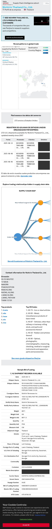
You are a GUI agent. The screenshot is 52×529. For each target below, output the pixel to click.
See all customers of (27, 261)
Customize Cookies (26, 519)
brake (5, 310)
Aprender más (26, 176)
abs (4, 313)
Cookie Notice (40, 515)
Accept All (26, 525)
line (4, 323)
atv (4, 320)
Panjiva (8, 3)
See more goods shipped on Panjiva (26, 358)
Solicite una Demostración (14, 37)
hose (5, 316)
